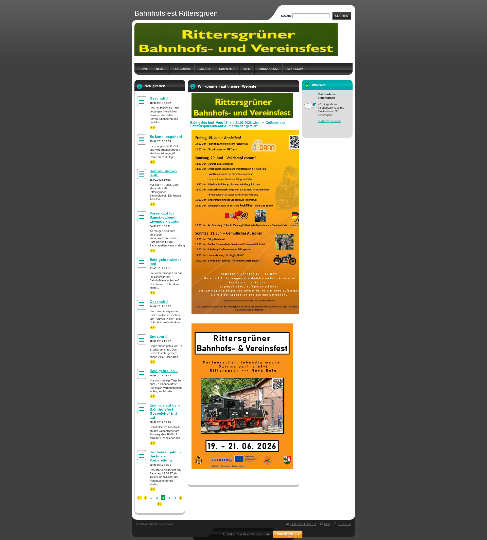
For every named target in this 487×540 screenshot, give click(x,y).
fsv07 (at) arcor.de (329, 121)
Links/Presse (268, 68)
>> (151, 127)
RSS (327, 524)
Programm (181, 68)
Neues (160, 68)
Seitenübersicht (303, 524)
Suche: (286, 15)
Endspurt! (158, 336)
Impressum (295, 68)
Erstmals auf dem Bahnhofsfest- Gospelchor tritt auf (165, 411)
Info (247, 68)
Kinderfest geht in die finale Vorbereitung (165, 456)
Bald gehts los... (164, 371)
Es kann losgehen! (166, 136)
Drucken (344, 524)
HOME (144, 68)
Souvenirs (227, 68)
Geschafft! (159, 98)
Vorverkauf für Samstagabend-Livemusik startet (165, 217)
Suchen (341, 16)
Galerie (205, 68)
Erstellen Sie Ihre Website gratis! (247, 534)
